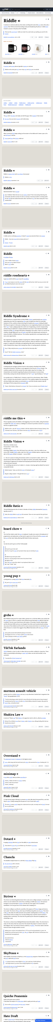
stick (37, 551)
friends (24, 332)
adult (17, 579)
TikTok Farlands (7, 661)
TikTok (5, 651)
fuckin (15, 32)
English (14, 450)
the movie (23, 1004)
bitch (13, 133)
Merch (47, 37)
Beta (37, 909)
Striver (5, 944)
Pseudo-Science (31, 13)
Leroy (6, 762)
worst (12, 32)
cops (17, 279)
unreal (17, 192)
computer (43, 536)
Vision (46, 386)
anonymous (10, 848)
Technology (22, 13)
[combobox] (28, 9)
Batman (19, 428)
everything (22, 777)
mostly (11, 777)
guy (6, 116)
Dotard (5, 848)
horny (27, 381)
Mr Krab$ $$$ (9, 72)
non (39, 25)
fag (11, 177)
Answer (6, 243)
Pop (39, 620)
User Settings (48, 13)
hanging (18, 119)
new (27, 799)
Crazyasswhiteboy (11, 37)
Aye (6, 119)
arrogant (36, 323)
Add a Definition (39, 13)
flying (27, 860)
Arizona (39, 368)
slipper (30, 860)
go (33, 198)
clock (11, 243)
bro (20, 658)
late (23, 579)
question (6, 27)
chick (23, 470)
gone (41, 911)
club (24, 321)
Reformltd (12, 726)
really (18, 514)
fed (10, 262)
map (5, 777)
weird (24, 653)
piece (22, 1001)
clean (15, 551)
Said (27, 653)
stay (13, 330)
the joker (13, 116)
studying (44, 319)
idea (38, 762)
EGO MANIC (14, 287)
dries (30, 69)
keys (21, 534)
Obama (11, 940)
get (17, 845)
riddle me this (30, 103)
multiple (6, 257)
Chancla (5, 866)
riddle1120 (9, 180)
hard (41, 430)
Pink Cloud (6, 809)
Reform (20, 718)
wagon (18, 694)
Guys (6, 282)
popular (34, 116)
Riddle (5, 37)
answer (6, 34)
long (18, 842)
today (17, 260)
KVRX (15, 706)
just (10, 582)
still (6, 135)
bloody (21, 636)
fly (32, 963)
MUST (46, 27)
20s (30, 579)
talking (25, 195)
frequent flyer (29, 956)
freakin (24, 386)
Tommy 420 (9, 141)
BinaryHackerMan (13, 567)
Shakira (30, 721)
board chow (6, 567)
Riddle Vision (22, 103)
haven (9, 135)
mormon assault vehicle (8, 706)
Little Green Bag (13, 433)
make (27, 236)
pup (17, 582)
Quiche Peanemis (7, 1007)
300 (9, 198)
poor (7, 958)
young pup (6, 585)
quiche (12, 1004)
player (20, 781)
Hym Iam (9, 203)
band (25, 634)
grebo (5, 639)
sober (8, 801)
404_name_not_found (13, 966)
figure (11, 138)
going (13, 845)
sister (27, 762)
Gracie (6, 138)
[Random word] (44, 9)
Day (24, 701)
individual (10, 842)
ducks (11, 257)
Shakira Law (6, 726)
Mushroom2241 (14, 1007)
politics (32, 925)
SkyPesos (5, 966)
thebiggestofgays (15, 355)
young (14, 582)
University (44, 509)
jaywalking (26, 279)
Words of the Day (5, 13)
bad (47, 374)
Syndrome (18, 352)
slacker (20, 903)
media (19, 1001)
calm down (34, 845)
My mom (7, 864)
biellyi (8, 246)
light (27, 282)
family (5, 696)
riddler (15, 103)
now (18, 636)
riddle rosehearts (7, 287)
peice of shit (12, 174)
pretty (15, 804)
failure (44, 913)
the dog (10, 585)
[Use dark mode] (50, 9)
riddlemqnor (39, 103)
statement (18, 759)
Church (16, 701)
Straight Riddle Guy (13, 517)
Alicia (29, 430)
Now (15, 423)
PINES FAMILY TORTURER (15, 661)
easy (8, 327)
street (20, 282)
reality (37, 801)
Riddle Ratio (6, 517)
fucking (17, 138)
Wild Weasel (12, 477)
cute (10, 264)
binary (21, 174)
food (10, 562)
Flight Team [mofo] (13, 389)
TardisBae (10, 866)
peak (39, 1001)
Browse (12, 13)
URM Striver (10, 944)
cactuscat (9, 639)
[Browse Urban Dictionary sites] (6, 9)
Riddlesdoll (28, 105)
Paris (24, 961)
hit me (10, 864)
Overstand (6, 765)
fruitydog (9, 267)
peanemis (16, 1004)
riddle (11, 423)
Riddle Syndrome (7, 355)
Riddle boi (9, 122)
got (27, 932)
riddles (5, 103)
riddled (10, 103)
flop (35, 860)
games (25, 66)
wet (18, 69)
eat (7, 538)
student (30, 319)
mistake (44, 718)
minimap (5, 787)
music (6, 620)
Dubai (23, 721)
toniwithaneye (12, 809)
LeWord (9, 787)
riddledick (21, 105)
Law (14, 718)
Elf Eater (10, 765)
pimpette (23, 383)
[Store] (47, 9)
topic (13, 759)
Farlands (17, 658)
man (8, 119)
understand (8, 759)
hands (15, 239)
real (13, 1019)
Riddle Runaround (12, 105)
